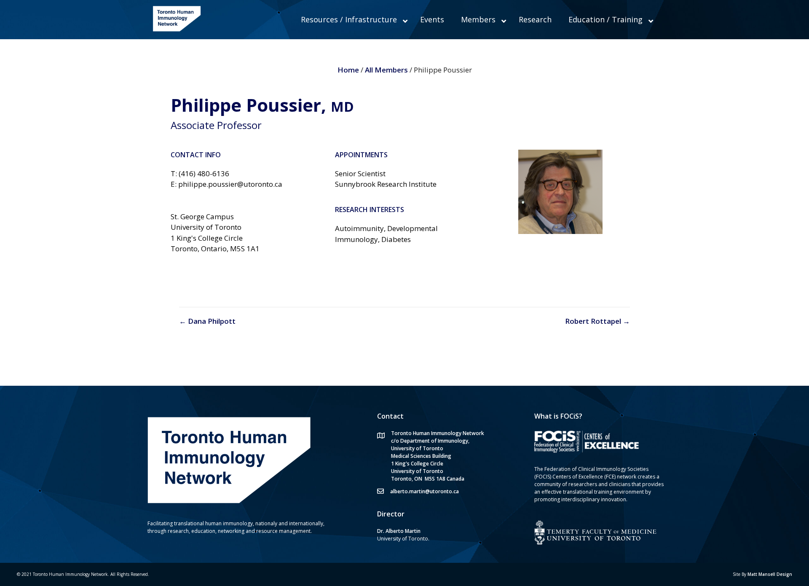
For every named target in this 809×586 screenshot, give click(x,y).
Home (349, 70)
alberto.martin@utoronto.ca (424, 491)
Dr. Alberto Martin (399, 531)
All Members (386, 70)
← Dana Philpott (207, 321)
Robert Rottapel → (597, 321)
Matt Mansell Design (769, 574)
